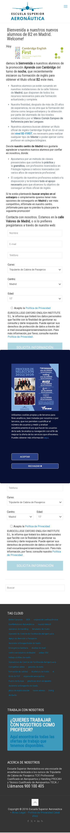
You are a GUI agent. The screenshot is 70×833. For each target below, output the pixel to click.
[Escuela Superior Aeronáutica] (35, 11)
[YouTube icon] (35, 821)
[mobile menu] (65, 6)
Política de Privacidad (37, 308)
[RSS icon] (42, 821)
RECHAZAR (34, 466)
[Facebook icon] (28, 821)
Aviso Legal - (19, 812)
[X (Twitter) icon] (31, 821)
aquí (46, 438)
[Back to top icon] (35, 802)
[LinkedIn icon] (38, 821)
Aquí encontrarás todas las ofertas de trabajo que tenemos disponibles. (32, 741)
